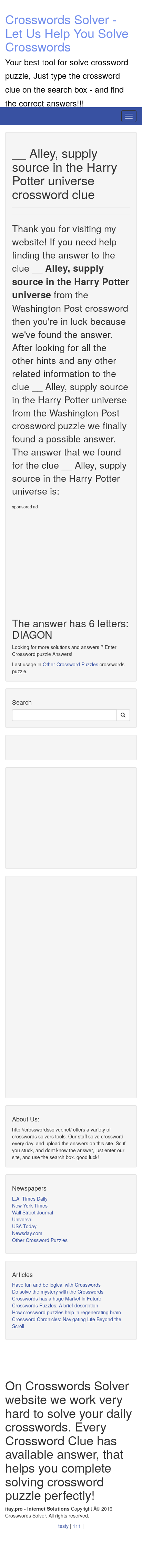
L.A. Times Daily (30, 1198)
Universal (22, 1219)
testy (64, 1525)
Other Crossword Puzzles (70, 664)
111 (77, 1525)
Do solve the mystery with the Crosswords (57, 1291)
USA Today (24, 1226)
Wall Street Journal (32, 1212)
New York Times (30, 1205)
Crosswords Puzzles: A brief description (55, 1305)
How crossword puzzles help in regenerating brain (66, 1312)
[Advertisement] (70, 560)
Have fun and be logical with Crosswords (56, 1284)
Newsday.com (27, 1233)
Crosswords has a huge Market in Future (56, 1298)
